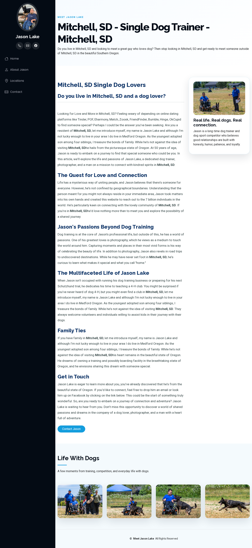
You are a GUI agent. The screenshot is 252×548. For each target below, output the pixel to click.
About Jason (19, 70)
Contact (16, 92)
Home (14, 58)
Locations (17, 81)
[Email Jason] (27, 45)
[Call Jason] (19, 45)
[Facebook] (35, 45)
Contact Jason (71, 429)
